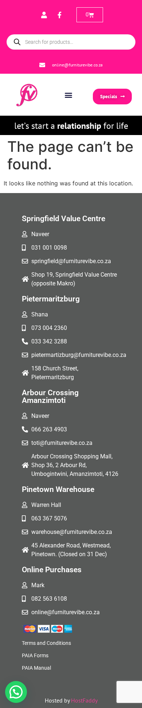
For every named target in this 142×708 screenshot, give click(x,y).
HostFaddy (84, 700)
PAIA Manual (36, 668)
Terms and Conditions (46, 643)
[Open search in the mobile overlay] (71, 42)
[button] (68, 95)
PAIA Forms (35, 655)
